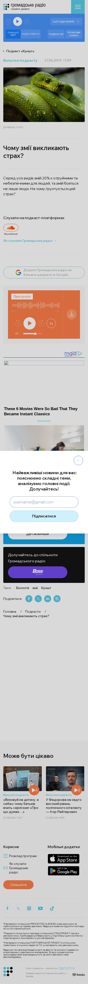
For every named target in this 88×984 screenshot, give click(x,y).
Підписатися (44, 516)
